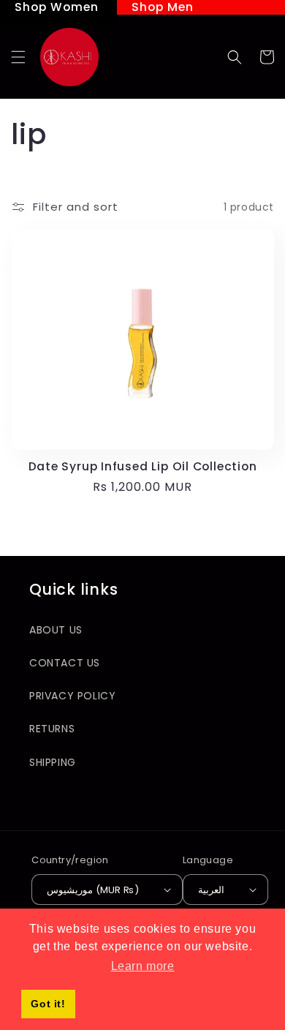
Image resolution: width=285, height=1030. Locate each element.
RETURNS (52, 728)
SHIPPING (52, 762)
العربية (211, 890)
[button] (18, 57)
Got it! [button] (48, 1004)
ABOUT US (56, 630)
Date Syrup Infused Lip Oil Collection (142, 466)
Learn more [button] (143, 966)
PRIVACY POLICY (72, 695)
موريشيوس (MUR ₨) (92, 890)
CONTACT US (64, 662)
